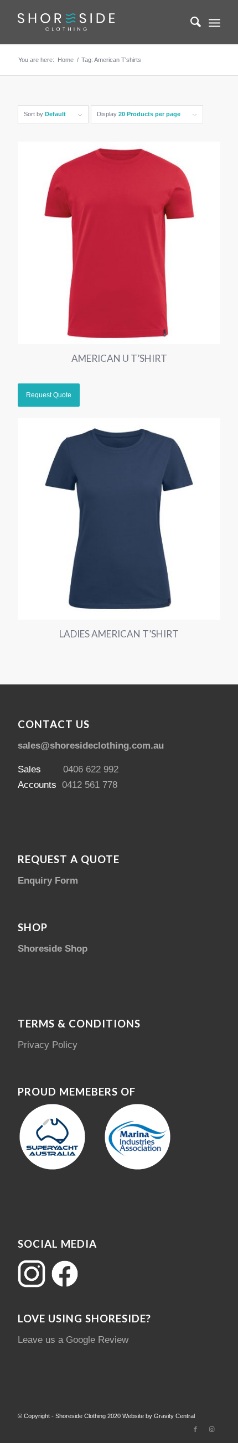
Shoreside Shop (52, 948)
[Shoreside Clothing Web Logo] (98, 22)
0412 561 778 (89, 785)
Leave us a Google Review (73, 1340)
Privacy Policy (47, 1045)
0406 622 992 (90, 769)
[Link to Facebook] (195, 1429)
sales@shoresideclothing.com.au (91, 745)
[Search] (190, 22)
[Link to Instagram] (212, 1429)
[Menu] (214, 22)
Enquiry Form (48, 880)
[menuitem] (190, 22)
